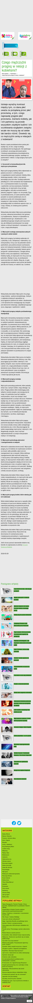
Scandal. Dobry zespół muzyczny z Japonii (14, 946)
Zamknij (29, 1001)
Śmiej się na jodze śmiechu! (22, 615)
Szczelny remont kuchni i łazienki (11, 978)
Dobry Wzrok (6, 834)
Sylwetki (4, 884)
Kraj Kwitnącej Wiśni (8, 846)
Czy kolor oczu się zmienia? (22, 675)
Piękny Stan (5, 853)
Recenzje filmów (7, 876)
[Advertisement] (16, 14)
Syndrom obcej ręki (7, 955)
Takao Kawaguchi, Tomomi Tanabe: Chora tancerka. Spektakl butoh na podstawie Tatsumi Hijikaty (16, 905)
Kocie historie (6, 878)
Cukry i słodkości (7, 844)
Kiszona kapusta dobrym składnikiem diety (14, 972)
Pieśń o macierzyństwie (21, 684)
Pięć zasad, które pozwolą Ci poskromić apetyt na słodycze (22, 634)
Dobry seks (5, 896)
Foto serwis (5, 888)
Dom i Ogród (6, 840)
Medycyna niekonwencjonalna (11, 873)
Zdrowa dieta (6, 892)
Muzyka (4, 842)
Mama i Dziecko (7, 836)
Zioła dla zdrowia (7, 867)
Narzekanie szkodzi (20, 779)
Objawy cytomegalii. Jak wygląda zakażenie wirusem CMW (22, 643)
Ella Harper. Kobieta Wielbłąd (10, 917)
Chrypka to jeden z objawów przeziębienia (14, 948)
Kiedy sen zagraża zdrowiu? (23, 692)
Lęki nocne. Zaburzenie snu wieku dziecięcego (15, 952)
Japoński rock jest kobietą (9, 976)
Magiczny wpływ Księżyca (22, 770)
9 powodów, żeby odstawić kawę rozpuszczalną (16, 935)
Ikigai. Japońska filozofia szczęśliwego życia (15, 921)
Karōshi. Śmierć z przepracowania (12, 923)
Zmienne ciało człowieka (9, 957)
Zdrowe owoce (6, 861)
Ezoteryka (5, 886)
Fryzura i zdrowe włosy (9, 838)
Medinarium (5, 855)
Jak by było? (6, 894)
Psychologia (13, 73)
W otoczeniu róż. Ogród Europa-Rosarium (14, 962)
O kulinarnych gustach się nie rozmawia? (14, 974)
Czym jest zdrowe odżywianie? (11, 919)
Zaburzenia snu (6, 859)
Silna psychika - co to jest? (22, 736)
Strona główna (5, 73)
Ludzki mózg (6, 848)
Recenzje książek (7, 863)
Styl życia (5, 871)
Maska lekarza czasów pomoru (11, 932)
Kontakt (6, 986)
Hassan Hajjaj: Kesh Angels (22, 727)
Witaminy (5, 850)
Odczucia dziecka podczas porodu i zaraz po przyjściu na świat (22, 703)
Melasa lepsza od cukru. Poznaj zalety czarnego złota (21, 608)
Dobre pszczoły (6, 865)
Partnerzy (5, 890)
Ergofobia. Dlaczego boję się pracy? (12, 950)
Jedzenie (5, 857)
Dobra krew (5, 880)
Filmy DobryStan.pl (7, 882)
